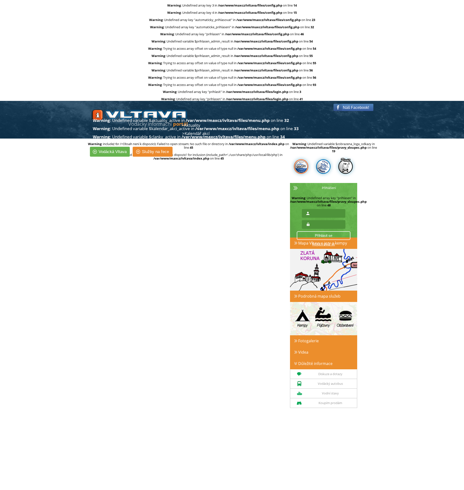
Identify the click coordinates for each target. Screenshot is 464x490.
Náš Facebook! (355, 107)
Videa (302, 352)
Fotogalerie (308, 340)
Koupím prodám (330, 403)
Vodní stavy (330, 393)
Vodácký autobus (330, 383)
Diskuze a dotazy (330, 374)
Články (190, 141)
